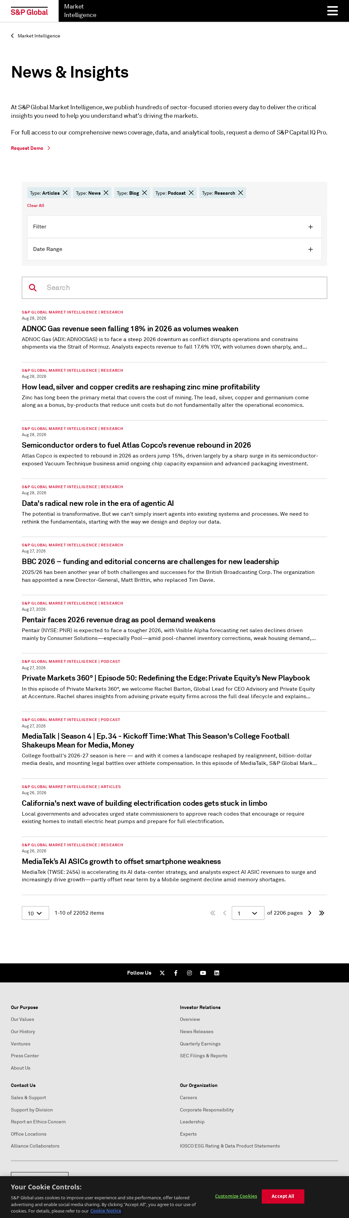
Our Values (22, 1019)
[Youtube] (203, 972)
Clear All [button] (35, 205)
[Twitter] (162, 972)
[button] (65, 192)
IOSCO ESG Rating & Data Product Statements (230, 1146)
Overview (190, 1019)
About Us (20, 1068)
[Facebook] (175, 972)
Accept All (283, 1196)
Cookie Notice (105, 1211)
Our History (23, 1032)
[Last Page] (321, 913)
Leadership (192, 1122)
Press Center (25, 1056)
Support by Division (32, 1110)
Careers (188, 1098)
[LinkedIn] (216, 972)
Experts (188, 1134)
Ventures (20, 1044)
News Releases (196, 1032)
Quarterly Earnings (200, 1044)
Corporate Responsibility (207, 1110)
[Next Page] (309, 913)
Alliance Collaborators (35, 1146)
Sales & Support (28, 1098)
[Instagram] (189, 972)
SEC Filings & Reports (203, 1056)
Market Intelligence (38, 36)
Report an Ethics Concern (38, 1122)
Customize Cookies (236, 1196)
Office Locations (28, 1134)
